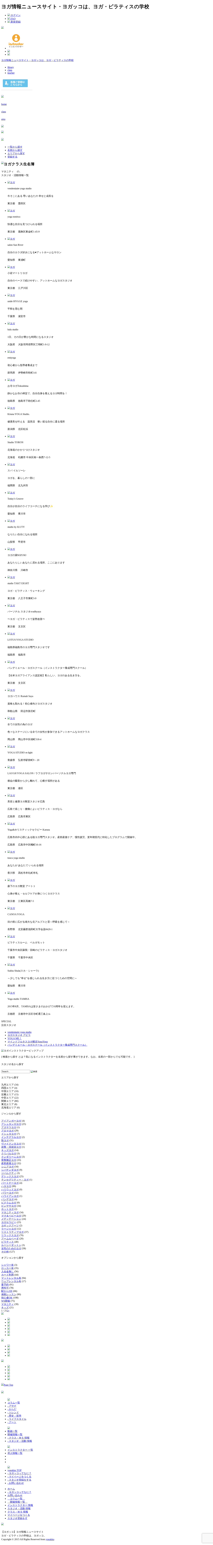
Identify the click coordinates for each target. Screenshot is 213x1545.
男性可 (5, 1287)
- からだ (11, 1409)
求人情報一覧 (14, 1453)
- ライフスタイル (16, 1419)
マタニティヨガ (10, 1212)
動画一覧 (12, 1431)
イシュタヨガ (8, 1134)
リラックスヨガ (10, 1235)
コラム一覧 (13, 1402)
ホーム (11, 1489)
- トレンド (13, 1412)
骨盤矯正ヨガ (8, 1160)
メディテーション (11, 1219)
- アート (11, 1422)
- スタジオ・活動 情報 (19, 1441)
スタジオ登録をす (17, 1518)
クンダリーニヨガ (11, 1156)
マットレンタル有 (11, 1278)
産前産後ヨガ (8, 1163)
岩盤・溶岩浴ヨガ (11, 1147)
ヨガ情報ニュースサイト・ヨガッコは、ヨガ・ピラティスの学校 (37, 60)
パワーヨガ (7, 1192)
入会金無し (7, 1271)
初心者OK (6, 1297)
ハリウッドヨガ (10, 1189)
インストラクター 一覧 (20, 1450)
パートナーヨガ (10, 1183)
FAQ (13, 18)
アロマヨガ (7, 1130)
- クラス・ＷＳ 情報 (18, 1437)
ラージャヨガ (8, 1228)
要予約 (5, 1284)
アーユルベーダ (10, 1238)
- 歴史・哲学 (14, 1415)
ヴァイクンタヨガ (11, 1143)
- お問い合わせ (15, 1483)
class (9, 70)
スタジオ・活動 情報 (19, 1508)
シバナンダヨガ (10, 1170)
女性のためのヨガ (11, 1248)
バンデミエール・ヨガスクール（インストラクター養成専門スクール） (47, 1045)
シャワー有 (7, 1265)
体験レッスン (8, 1294)
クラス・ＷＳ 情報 (17, 1511)
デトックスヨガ (10, 1176)
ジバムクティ (8, 1173)
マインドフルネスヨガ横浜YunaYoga (27, 1041)
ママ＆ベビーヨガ (11, 1215)
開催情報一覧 (14, 1434)
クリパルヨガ (8, 1153)
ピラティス (7, 1242)
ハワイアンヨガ (10, 1196)
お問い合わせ (14, 1495)
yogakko (50, 1539)
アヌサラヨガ (8, 1127)
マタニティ (7, 1304)
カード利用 (7, 1274)
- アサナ (11, 1406)
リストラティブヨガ (12, 1232)
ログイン (15, 15)
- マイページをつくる (19, 1476)
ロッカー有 (7, 1268)
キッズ (5, 1307)
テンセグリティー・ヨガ (15, 1179)
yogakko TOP (14, 1470)
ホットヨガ (7, 1209)
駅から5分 (6, 1291)
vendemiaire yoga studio (19, 1032)
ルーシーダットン (11, 1245)
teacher (11, 73)
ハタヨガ (6, 1186)
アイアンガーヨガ (11, 1120)
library (10, 67)
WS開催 (5, 1301)
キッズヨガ (7, 1150)
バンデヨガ (7, 1199)
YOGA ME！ (14, 1038)
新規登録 (15, 21)
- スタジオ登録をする (19, 1479)
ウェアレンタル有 (11, 1281)
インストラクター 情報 (20, 1505)
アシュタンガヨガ (11, 1124)
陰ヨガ (5, 1140)
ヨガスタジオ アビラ (19, 1035)
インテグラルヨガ (11, 1137)
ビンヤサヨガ (8, 1206)
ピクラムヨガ (8, 1202)
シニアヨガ (7, 1166)
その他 (5, 1251)
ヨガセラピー (8, 1222)
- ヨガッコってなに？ (19, 1473)
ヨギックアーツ (10, 1225)
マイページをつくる (18, 1515)
